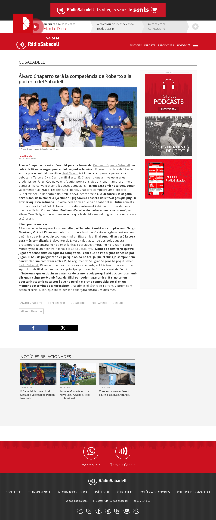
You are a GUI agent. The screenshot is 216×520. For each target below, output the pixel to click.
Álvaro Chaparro (31, 303)
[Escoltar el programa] (53, 27)
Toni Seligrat (56, 303)
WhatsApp (136, 510)
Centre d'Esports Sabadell (111, 165)
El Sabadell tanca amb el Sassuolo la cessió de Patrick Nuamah (37, 394)
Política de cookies (155, 492)
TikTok (108, 510)
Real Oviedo (70, 173)
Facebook (98, 510)
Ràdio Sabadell (29, 265)
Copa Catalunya (81, 249)
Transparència (39, 492)
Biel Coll (118, 303)
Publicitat (125, 492)
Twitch (117, 510)
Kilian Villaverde (31, 311)
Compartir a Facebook (33, 328)
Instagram (80, 510)
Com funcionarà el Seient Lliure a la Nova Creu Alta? (114, 393)
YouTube (126, 510)
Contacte (13, 492)
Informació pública (72, 492)
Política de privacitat (193, 492)
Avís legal (102, 492)
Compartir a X (63, 328)
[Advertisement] (168, 221)
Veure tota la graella (195, 26)
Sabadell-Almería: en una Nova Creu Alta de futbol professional (74, 394)
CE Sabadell (78, 303)
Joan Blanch (25, 156)
